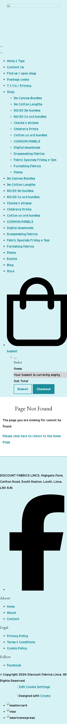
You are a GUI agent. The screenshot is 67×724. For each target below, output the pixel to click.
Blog (10, 265)
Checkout (44, 389)
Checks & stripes (26, 123)
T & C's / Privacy (19, 86)
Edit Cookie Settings (34, 687)
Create (45, 696)
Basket (23, 389)
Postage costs (18, 79)
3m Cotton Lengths (28, 104)
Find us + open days (21, 73)
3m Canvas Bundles (28, 98)
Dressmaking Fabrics (29, 154)
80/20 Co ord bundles (30, 116)
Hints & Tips (16, 61)
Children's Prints (26, 129)
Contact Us (15, 67)
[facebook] (37, 589)
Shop (10, 92)
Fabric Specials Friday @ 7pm (35, 160)
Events (12, 259)
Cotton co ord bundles (30, 135)
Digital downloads (27, 147)
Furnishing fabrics (27, 166)
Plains (18, 172)
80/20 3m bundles (27, 110)
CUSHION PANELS (27, 141)
